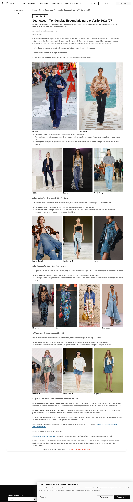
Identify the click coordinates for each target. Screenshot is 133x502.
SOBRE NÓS (31, 3)
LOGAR (106, 3)
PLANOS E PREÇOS (56, 3)
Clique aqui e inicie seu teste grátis (44, 436)
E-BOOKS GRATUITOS (71, 3)
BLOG (81, 3)
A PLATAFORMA (42, 3)
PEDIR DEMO (123, 3)
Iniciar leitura (39, 16)
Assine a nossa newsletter (15, 495)
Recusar (43, 497)
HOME (23, 3)
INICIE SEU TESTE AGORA (80, 449)
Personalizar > (105, 497)
